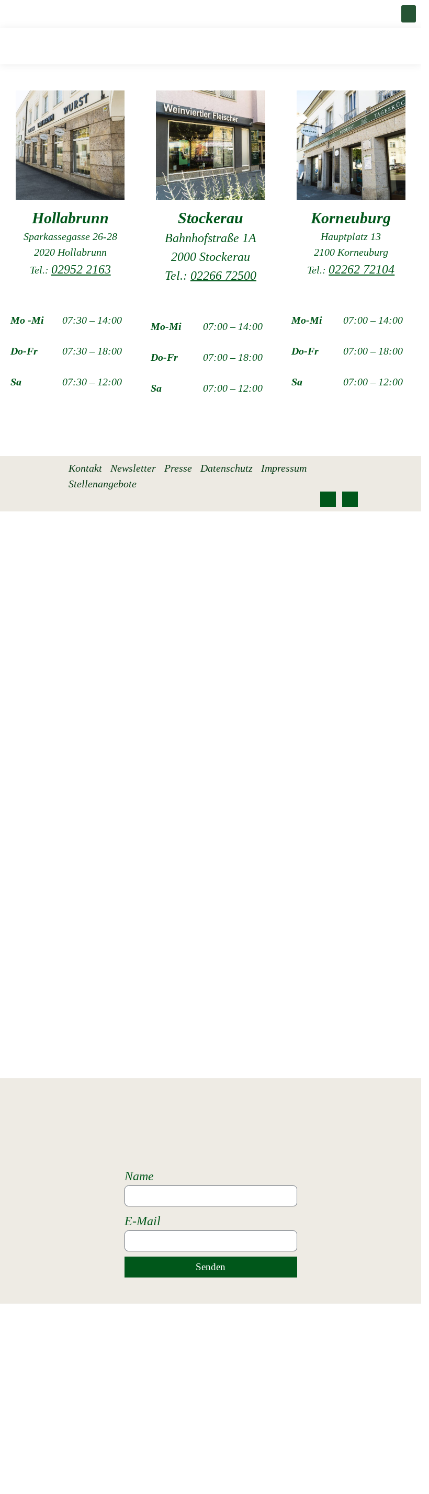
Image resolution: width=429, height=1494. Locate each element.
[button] (408, 13)
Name (139, 1176)
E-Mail (143, 1221)
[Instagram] (350, 499)
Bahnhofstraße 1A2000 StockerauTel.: (210, 256)
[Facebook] (328, 499)
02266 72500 (223, 275)
